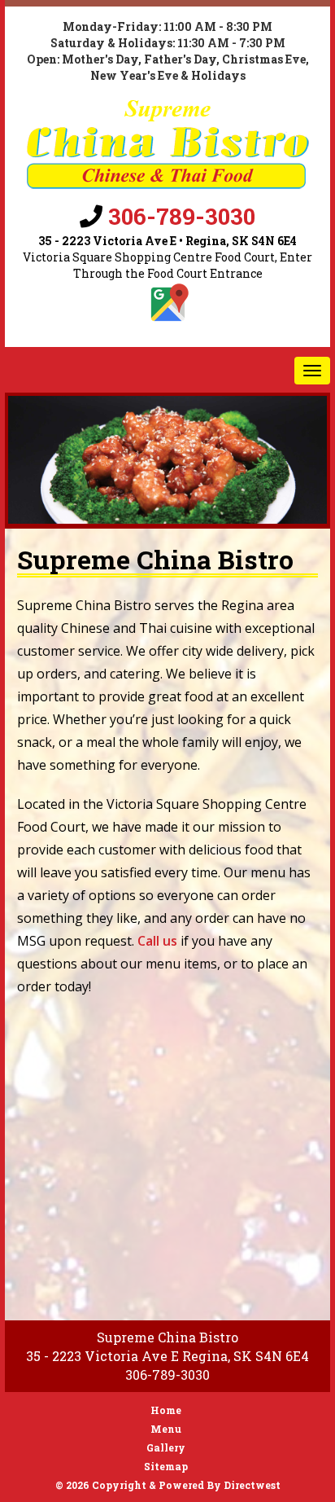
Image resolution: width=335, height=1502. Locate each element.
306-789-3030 (181, 216)
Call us (157, 941)
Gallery (165, 1447)
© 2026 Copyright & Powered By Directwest (168, 1484)
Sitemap (166, 1466)
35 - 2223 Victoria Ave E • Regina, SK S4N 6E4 (167, 240)
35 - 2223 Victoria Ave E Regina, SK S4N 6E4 (167, 1355)
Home (165, 1409)
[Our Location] (167, 304)
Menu (165, 1428)
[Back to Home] (167, 144)
